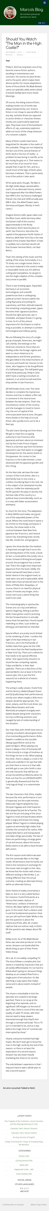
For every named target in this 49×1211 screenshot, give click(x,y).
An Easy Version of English (24, 1137)
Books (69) (24, 1165)
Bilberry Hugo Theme (39, 1204)
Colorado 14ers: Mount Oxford (24, 1133)
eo (44, 23)
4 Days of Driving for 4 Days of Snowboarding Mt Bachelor (24, 1143)
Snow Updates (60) (24, 1174)
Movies (9, 55)
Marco (20, 55)
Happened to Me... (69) (23, 1169)
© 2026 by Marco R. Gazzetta (13, 1204)
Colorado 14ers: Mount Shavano (23, 1128)
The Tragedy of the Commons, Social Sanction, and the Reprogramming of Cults (24, 1122)
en (40, 23)
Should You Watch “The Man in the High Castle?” (23, 43)
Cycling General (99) (24, 1160)
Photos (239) (24, 1156)
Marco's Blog (31, 10)
